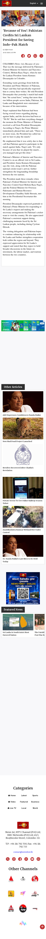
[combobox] (34, 3)
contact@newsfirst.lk (23, 852)
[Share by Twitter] (29, 56)
